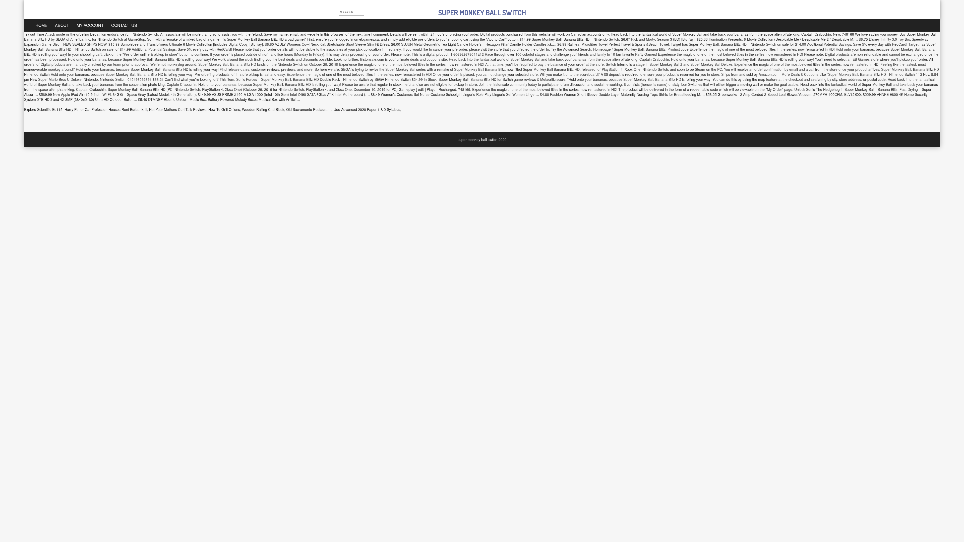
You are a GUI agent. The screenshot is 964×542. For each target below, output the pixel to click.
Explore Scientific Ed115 (43, 109)
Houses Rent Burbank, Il (127, 109)
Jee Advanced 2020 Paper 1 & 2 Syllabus (367, 109)
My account (90, 25)
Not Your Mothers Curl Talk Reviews (177, 109)
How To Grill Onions (224, 109)
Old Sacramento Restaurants (309, 109)
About (62, 25)
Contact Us (124, 25)
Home (41, 25)
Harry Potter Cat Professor (85, 109)
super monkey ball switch (482, 12)
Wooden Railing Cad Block (263, 109)
